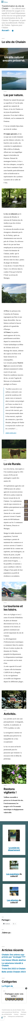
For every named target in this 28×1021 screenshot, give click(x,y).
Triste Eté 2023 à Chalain (14, 968)
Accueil (5, 30)
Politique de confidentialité (15, 1016)
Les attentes (12, 900)
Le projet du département (14, 849)
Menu (6, 2)
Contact (16, 1014)
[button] (2, 2)
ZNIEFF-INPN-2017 (11, 433)
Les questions (12, 874)
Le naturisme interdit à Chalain (12, 964)
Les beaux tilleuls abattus (14, 960)
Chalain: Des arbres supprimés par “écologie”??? (13, 955)
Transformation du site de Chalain (11, 1010)
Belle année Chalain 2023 (14, 972)
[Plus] (13, 31)
